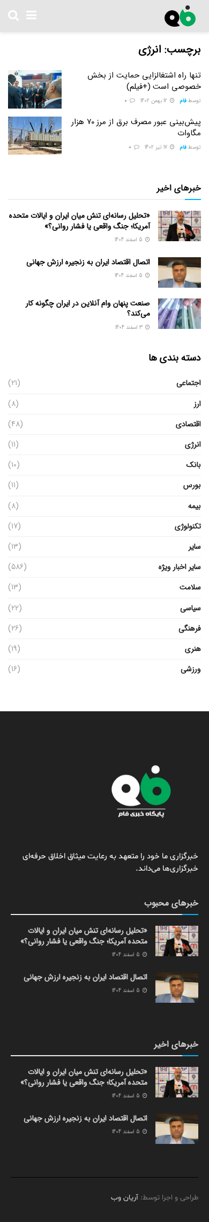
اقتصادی (188, 424)
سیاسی (190, 608)
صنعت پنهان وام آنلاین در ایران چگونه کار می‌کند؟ (88, 308)
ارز (197, 404)
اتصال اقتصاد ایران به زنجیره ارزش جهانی (88, 262)
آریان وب (124, 1198)
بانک (193, 465)
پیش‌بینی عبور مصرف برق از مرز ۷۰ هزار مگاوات (136, 128)
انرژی (193, 444)
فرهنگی (189, 628)
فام (183, 101)
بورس (192, 485)
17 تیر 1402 (157, 147)
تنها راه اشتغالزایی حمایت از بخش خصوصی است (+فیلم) (144, 81)
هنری (193, 649)
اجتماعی (188, 383)
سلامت (190, 587)
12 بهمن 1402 (154, 101)
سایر (195, 546)
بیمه (194, 506)
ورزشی (191, 669)
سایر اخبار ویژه (180, 567)
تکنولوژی (188, 526)
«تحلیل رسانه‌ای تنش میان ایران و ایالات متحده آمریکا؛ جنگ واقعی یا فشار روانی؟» (79, 221)
